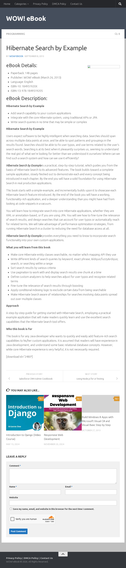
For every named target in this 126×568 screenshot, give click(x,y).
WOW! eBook (26, 18)
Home (7, 3)
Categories (20, 3)
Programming (15, 33)
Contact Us (76, 3)
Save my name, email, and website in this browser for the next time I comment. (53, 509)
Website (13, 497)
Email (68, 486)
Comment (15, 466)
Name (13, 486)
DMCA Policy (59, 3)
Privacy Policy (40, 3)
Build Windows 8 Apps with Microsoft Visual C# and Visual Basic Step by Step (97, 421)
